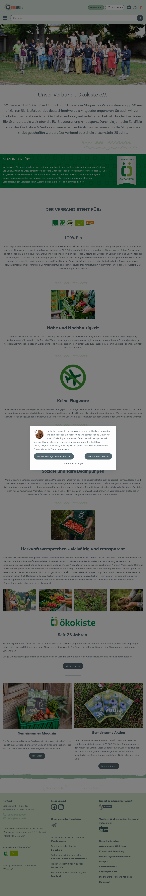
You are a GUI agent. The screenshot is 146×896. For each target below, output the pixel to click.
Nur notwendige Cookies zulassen (54, 456)
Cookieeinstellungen (73, 463)
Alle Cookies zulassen (98, 456)
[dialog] (73, 448)
